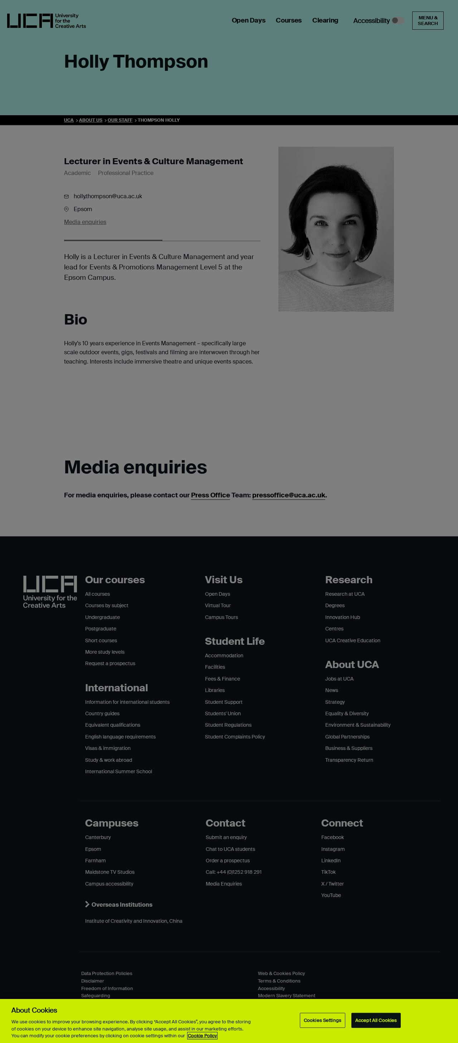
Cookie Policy (202, 1036)
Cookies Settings (322, 1020)
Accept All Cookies (376, 1020)
